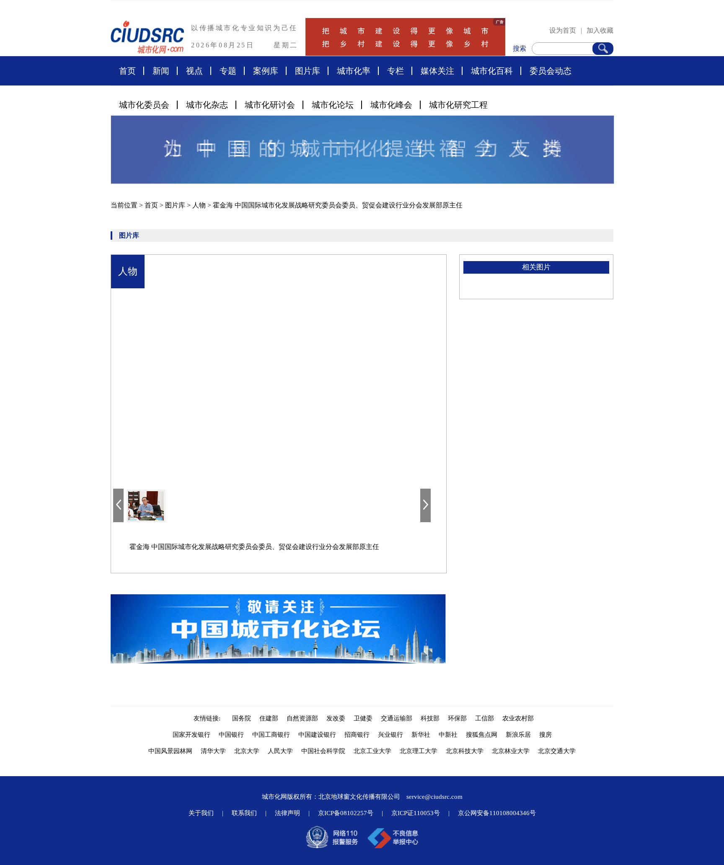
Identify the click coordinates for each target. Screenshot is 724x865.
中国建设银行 (317, 734)
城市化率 (353, 70)
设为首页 (562, 30)
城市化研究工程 (458, 104)
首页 (127, 70)
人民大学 (280, 751)
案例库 (265, 70)
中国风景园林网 (170, 751)
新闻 (161, 70)
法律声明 (287, 813)
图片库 (307, 70)
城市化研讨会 (270, 104)
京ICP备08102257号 (345, 813)
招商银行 (357, 734)
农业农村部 (518, 718)
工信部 (484, 718)
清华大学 (213, 751)
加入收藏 (600, 30)
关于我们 (201, 813)
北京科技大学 (465, 751)
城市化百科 (492, 70)
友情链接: (209, 718)
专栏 (395, 70)
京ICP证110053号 (415, 813)
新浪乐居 (518, 734)
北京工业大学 (372, 751)
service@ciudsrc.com (434, 796)
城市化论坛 (333, 104)
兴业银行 (390, 734)
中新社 (448, 734)
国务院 (241, 718)
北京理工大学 (418, 751)
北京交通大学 (557, 751)
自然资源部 (302, 718)
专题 (228, 70)
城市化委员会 (144, 104)
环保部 (457, 718)
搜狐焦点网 (481, 734)
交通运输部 (396, 718)
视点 (194, 70)
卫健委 (363, 718)
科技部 (430, 718)
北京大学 (246, 751)
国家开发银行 (191, 734)
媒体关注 (437, 70)
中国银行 (231, 734)
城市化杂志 (207, 104)
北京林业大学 (511, 751)
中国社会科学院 (323, 751)
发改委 (335, 718)
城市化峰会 (391, 104)
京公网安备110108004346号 (497, 813)
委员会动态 (550, 70)
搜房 (545, 734)
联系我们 (244, 813)
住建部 (268, 718)
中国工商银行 (271, 734)
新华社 (420, 734)
